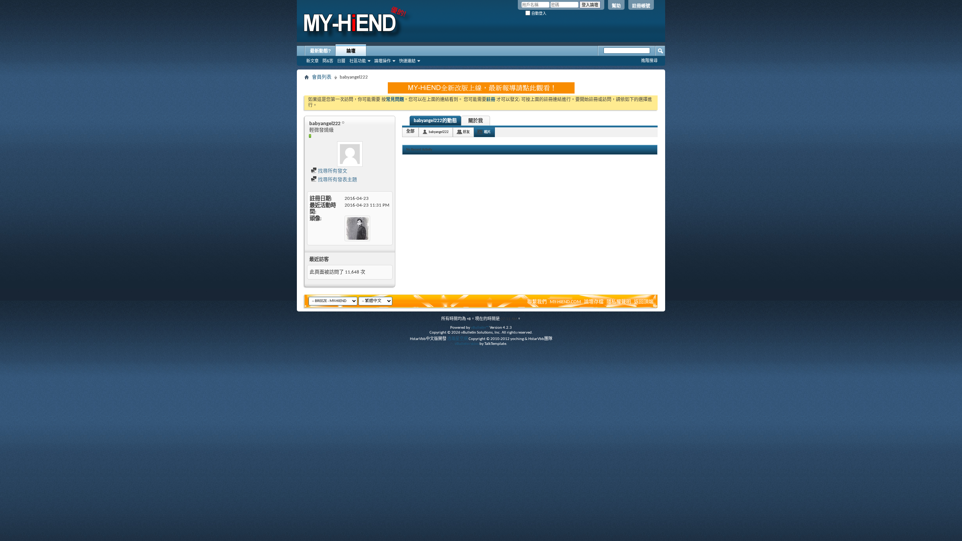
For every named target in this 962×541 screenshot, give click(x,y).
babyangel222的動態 (435, 120)
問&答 (327, 61)
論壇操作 (382, 61)
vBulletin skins (467, 344)
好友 (466, 132)
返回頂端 (643, 301)
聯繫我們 (537, 301)
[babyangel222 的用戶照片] (350, 154)
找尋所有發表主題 (337, 179)
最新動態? (320, 51)
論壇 (350, 51)
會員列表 (321, 77)
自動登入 (538, 13)
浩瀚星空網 (457, 339)
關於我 (475, 120)
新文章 (312, 61)
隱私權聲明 (619, 301)
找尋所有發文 (332, 171)
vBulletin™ (480, 328)
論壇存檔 (594, 301)
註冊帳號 (641, 6)
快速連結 (407, 61)
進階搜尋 (649, 60)
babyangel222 (439, 132)
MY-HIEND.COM (565, 301)
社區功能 (357, 61)
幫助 (616, 6)
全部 (410, 132)
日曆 (341, 61)
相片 (487, 132)
